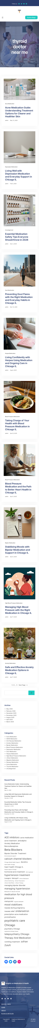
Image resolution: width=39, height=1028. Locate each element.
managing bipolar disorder (14, 885)
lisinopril (15, 878)
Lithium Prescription (20, 880)
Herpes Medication (10, 353)
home (3, 1007)
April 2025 (9, 719)
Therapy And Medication (17, 937)
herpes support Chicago (10, 869)
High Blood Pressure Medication (13, 603)
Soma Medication (11, 764)
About (3, 1010)
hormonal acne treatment (14, 872)
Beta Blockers (13, 849)
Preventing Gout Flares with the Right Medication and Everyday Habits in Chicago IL (19, 298)
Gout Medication (9, 290)
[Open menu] (2, 17)
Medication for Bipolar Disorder (12, 891)
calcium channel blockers (18, 858)
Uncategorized (9, 230)
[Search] (31, 693)
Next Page (23, 685)
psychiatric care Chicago (14, 923)
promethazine (10, 917)
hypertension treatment (17, 875)
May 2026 (9, 709)
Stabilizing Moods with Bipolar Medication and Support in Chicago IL (17, 549)
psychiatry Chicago (12, 929)
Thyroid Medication (12, 766)
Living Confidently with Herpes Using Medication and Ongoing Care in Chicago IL (18, 362)
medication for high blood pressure (18, 896)
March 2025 (10, 721)
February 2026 (10, 711)
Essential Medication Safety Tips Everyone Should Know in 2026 (16, 237)
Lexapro (7, 878)
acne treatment (10, 841)
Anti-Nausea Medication (13, 741)
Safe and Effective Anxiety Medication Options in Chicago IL (19, 670)
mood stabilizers (13, 904)
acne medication (27, 838)
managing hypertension (17, 888)
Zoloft (7, 945)
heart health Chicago (9, 864)
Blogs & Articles (7, 1013)
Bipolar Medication (10, 543)
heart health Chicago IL (13, 867)
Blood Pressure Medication (12, 416)
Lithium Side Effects (9, 883)
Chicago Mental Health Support (12, 862)
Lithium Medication (12, 758)
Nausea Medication (12, 762)
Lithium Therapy (19, 883)
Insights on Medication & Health (17, 983)
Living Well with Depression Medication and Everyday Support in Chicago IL (18, 175)
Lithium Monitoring (9, 880)
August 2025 (10, 717)
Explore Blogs (31, 17)
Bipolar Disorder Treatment (15, 853)
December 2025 (11, 713)
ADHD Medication (11, 739)
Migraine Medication (12, 760)
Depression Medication (11, 167)
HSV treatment (29, 872)
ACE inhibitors (12, 837)
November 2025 (11, 715)
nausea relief (9, 911)
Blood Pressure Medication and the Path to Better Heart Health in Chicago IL (18, 488)
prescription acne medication (16, 914)
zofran (24, 941)
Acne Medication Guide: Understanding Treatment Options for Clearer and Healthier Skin (19, 112)
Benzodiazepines (11, 846)
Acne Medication (9, 103)
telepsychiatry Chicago (16, 934)
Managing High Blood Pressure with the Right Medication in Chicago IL (18, 610)
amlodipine (22, 841)
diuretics (24, 862)
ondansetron (22, 911)
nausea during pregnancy (14, 908)
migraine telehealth (18, 901)
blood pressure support (10, 856)
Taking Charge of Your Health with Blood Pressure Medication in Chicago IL (17, 425)
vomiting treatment (12, 942)
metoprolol (8, 901)
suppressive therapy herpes (11, 931)
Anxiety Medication (10, 663)
